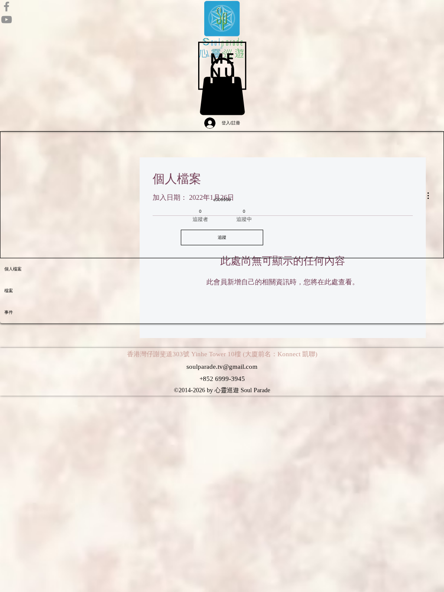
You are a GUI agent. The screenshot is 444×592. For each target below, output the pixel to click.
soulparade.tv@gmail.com (222, 366)
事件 (8, 312)
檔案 (8, 290)
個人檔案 (13, 269)
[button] (222, 65)
